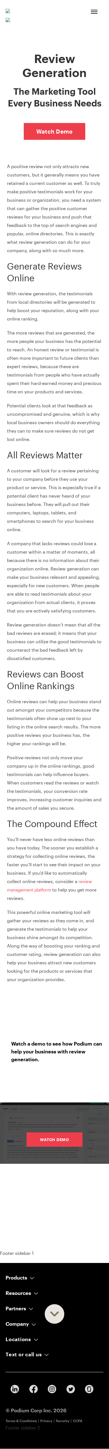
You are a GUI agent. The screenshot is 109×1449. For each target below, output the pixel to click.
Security (63, 1421)
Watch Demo (54, 131)
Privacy (46, 1421)
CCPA (77, 1421)
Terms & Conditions (21, 1421)
